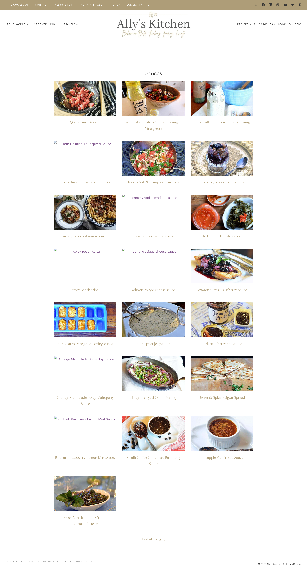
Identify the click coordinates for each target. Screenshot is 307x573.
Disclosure (12, 562)
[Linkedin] (300, 5)
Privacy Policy (30, 562)
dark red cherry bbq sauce (222, 343)
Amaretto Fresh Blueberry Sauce (222, 289)
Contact (41, 4)
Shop (116, 4)
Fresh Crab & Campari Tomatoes (153, 182)
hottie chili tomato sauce (222, 235)
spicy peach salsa (85, 289)
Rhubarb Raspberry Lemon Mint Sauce (85, 457)
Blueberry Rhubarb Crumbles (222, 182)
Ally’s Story (64, 4)
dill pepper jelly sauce (153, 343)
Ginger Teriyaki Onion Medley (153, 397)
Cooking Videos (290, 24)
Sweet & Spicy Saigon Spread (222, 397)
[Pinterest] (278, 5)
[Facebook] (263, 5)
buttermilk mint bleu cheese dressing (222, 122)
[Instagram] (270, 5)
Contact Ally (50, 562)
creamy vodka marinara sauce (153, 235)
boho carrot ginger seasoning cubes (85, 343)
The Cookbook (18, 4)
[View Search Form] (256, 5)
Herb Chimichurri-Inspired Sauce (85, 182)
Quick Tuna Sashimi (85, 122)
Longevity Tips (138, 4)
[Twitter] (292, 5)
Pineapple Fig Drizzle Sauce (221, 457)
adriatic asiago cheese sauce (153, 289)
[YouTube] (285, 5)
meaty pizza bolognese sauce (85, 235)
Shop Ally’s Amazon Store (77, 562)
